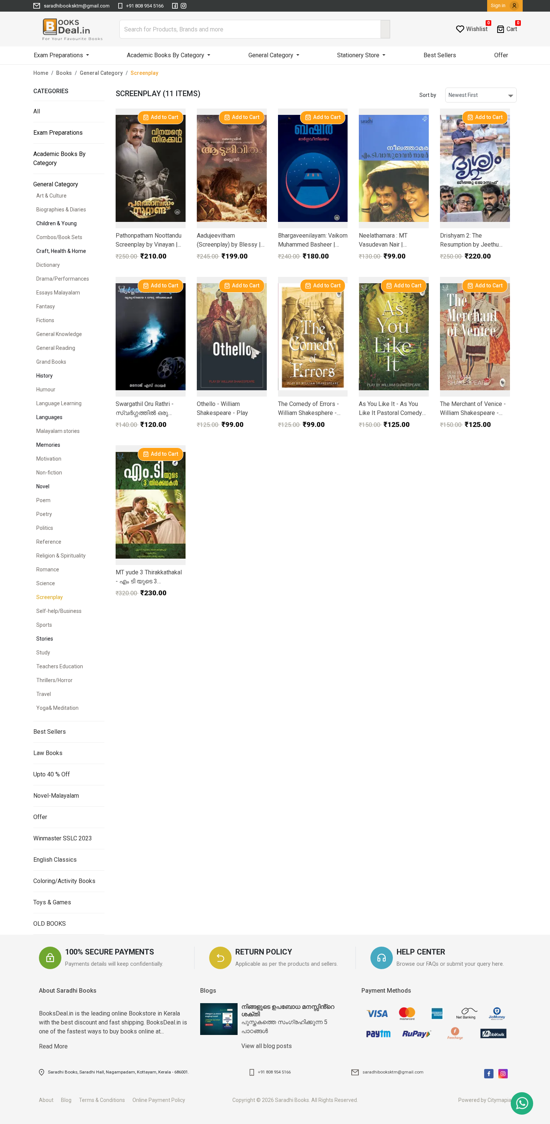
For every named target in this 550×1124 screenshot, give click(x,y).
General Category (271, 55)
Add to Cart (164, 117)
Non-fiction (49, 473)
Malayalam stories (58, 431)
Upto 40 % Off (51, 774)
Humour (45, 390)
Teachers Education (59, 666)
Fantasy (45, 306)
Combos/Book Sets (59, 237)
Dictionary (48, 265)
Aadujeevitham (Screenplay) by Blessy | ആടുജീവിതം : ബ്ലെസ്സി (229, 240)
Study (43, 653)
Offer (501, 55)
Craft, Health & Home (61, 251)
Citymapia (499, 1100)
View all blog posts (266, 1046)
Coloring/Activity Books (64, 881)
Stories (44, 639)
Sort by (427, 95)
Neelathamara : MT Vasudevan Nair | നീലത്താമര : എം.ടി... (386, 240)
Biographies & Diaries (61, 210)
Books (64, 73)
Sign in (499, 5)
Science (45, 583)
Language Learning (59, 403)
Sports (44, 625)
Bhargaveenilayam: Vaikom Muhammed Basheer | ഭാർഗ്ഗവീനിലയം (313, 240)
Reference (48, 542)
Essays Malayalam (58, 293)
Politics (44, 528)
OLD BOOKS (49, 923)
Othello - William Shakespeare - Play (222, 408)
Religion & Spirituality (61, 556)
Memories (48, 445)
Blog (69, 1100)
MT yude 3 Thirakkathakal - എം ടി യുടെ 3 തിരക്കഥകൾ (149, 577)
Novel (42, 486)
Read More (113, 1018)
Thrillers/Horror (54, 680)
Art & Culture (51, 196)
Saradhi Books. (292, 1100)
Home (40, 73)
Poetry (44, 514)
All (36, 111)
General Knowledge (59, 334)
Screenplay (49, 597)
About (49, 1100)
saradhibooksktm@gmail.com (77, 6)
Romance (47, 569)
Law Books (47, 753)
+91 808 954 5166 (145, 6)
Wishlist (477, 29)
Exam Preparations (59, 55)
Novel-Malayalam (56, 795)
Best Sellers (440, 55)
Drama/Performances (62, 279)
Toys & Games (52, 902)
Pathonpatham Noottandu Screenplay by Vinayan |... (148, 240)
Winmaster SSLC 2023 (62, 838)
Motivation (48, 459)
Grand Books (51, 362)
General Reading (55, 348)
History (44, 376)
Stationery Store (359, 55)
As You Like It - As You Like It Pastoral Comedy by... (390, 409)
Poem (43, 500)
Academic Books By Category (166, 55)
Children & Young (56, 223)
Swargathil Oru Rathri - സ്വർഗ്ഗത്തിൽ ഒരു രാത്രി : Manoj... (145, 409)
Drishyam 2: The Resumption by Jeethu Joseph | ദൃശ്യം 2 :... (469, 240)
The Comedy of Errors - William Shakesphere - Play (308, 409)
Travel (43, 694)
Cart (512, 29)
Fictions (45, 320)
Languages (49, 417)
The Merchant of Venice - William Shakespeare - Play (473, 409)
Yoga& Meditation (57, 708)
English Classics (55, 859)
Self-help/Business (59, 611)
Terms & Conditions (105, 1100)
